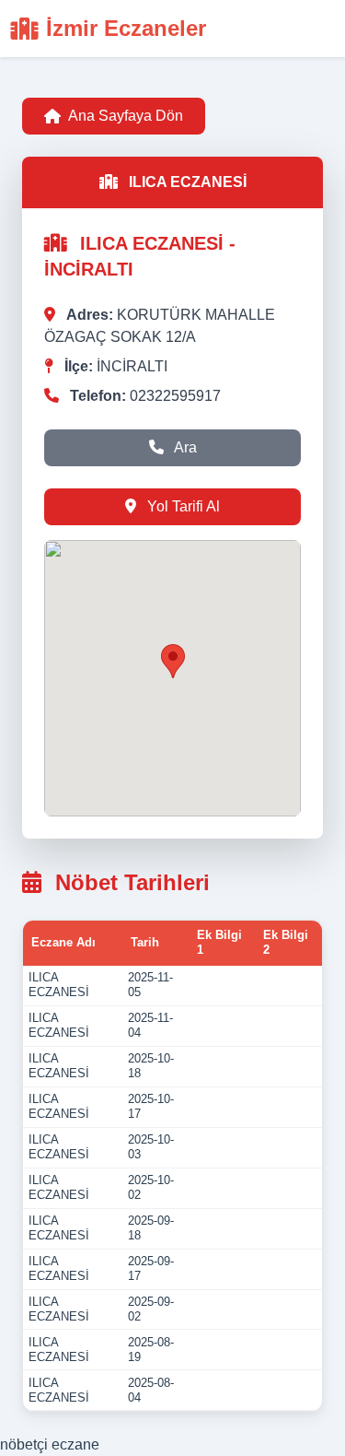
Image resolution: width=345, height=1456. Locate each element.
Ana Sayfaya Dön (125, 115)
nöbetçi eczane (49, 1444)
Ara (184, 447)
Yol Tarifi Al (182, 506)
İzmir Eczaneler (126, 28)
